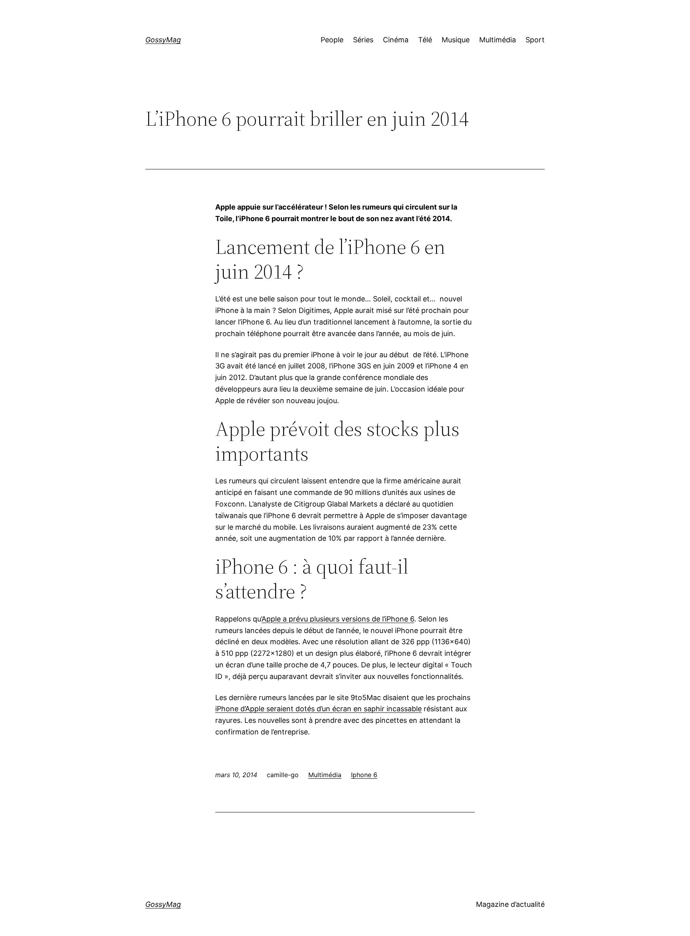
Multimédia (324, 775)
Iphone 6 (364, 775)
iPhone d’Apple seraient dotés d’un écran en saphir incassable (318, 708)
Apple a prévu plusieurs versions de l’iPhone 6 (338, 619)
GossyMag (163, 40)
